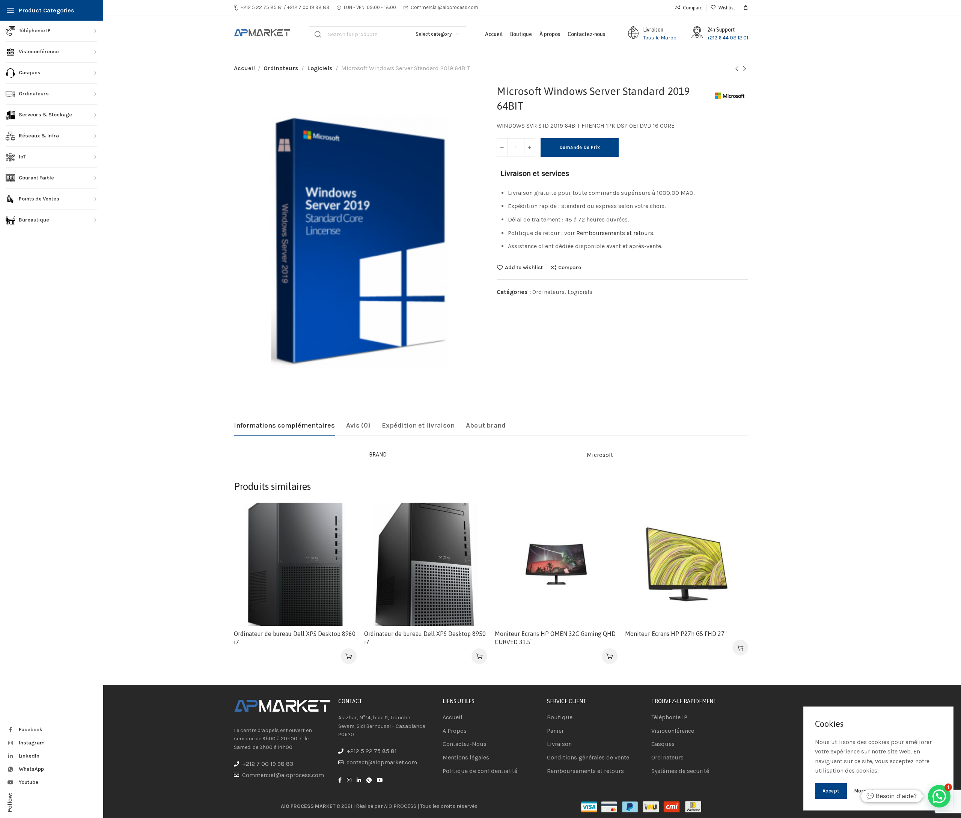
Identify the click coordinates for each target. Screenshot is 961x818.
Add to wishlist (524, 267)
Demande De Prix (579, 147)
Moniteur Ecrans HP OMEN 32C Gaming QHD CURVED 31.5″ (555, 637)
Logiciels (320, 68)
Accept (830, 791)
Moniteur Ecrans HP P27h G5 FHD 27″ (676, 633)
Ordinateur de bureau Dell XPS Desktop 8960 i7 (294, 637)
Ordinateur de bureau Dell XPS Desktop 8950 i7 (425, 637)
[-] (502, 147)
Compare (569, 267)
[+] (529, 147)
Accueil (244, 68)
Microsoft (600, 454)
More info (865, 791)
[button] (349, 656)
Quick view (343, 553)
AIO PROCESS (400, 806)
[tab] (284, 425)
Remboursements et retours (614, 233)
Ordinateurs (281, 68)
